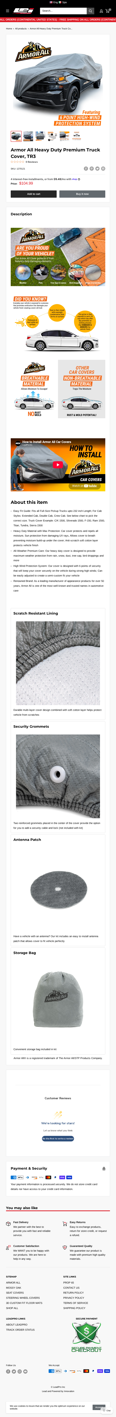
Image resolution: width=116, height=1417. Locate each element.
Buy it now (82, 194)
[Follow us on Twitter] (14, 1371)
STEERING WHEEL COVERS (23, 1297)
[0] (107, 11)
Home (9, 28)
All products (21, 28)
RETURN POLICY (73, 1292)
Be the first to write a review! (58, 1138)
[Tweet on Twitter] (97, 168)
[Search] (90, 11)
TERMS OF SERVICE (75, 1303)
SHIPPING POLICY (74, 1308)
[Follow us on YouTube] (25, 1371)
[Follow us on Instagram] (20, 1371)
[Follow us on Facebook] (8, 1371)
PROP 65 (68, 1282)
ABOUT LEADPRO (16, 1324)
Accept (99, 1407)
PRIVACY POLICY (73, 1297)
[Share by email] (103, 168)
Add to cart (33, 194)
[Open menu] (7, 11)
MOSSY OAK (13, 1287)
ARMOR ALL (13, 1282)
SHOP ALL (12, 1308)
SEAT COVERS (15, 1292)
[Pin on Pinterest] (92, 168)
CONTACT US (71, 1287)
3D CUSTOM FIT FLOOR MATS (24, 1303)
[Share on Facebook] (86, 168)
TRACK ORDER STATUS (20, 1329)
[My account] (101, 11)
